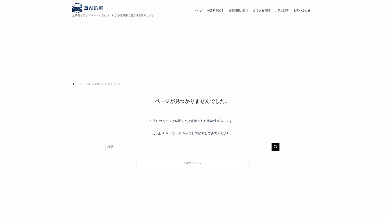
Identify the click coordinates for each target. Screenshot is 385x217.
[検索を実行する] (276, 147)
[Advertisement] (192, 51)
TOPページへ (192, 162)
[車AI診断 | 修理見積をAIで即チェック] (87, 8)
